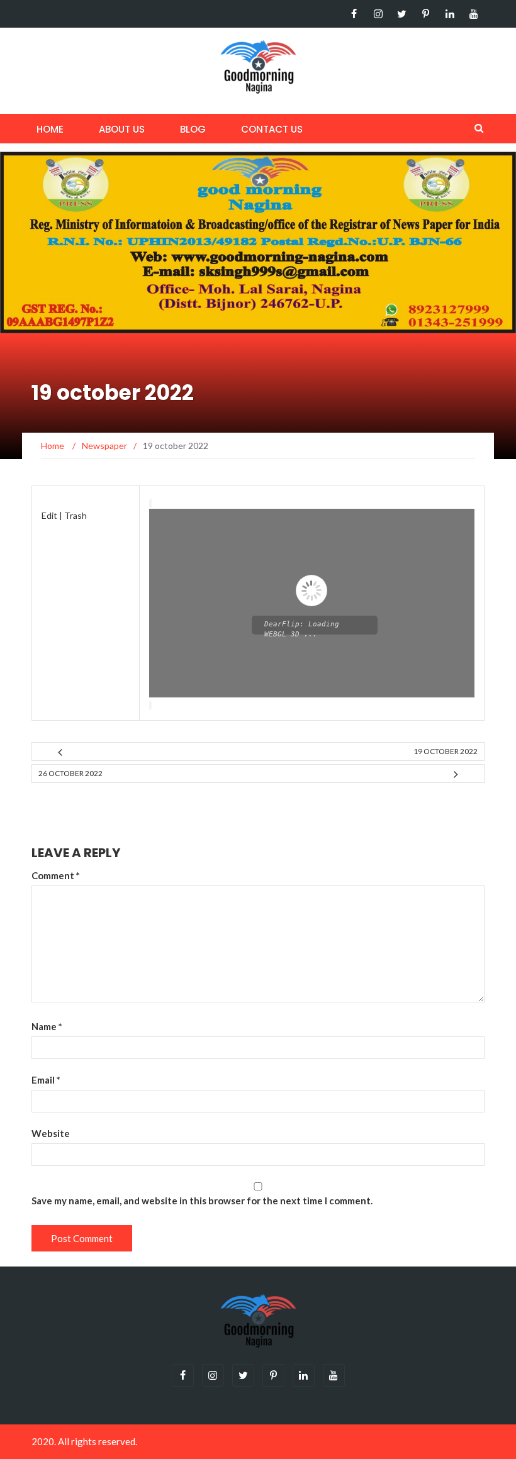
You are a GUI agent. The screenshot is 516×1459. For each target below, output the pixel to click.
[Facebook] (354, 14)
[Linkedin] (450, 14)
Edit (49, 515)
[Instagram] (378, 14)
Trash (75, 515)
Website (50, 1133)
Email (45, 1079)
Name (46, 1026)
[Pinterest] (426, 14)
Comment (55, 875)
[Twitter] (402, 14)
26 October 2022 (70, 773)
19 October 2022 (445, 751)
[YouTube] (474, 14)
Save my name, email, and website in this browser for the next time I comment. (202, 1200)
